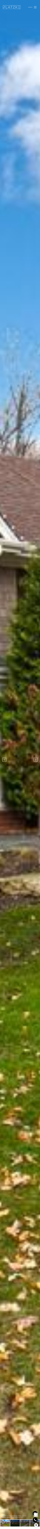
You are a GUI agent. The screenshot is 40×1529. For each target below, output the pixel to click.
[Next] (36, 760)
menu (30, 7)
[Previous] (4, 760)
